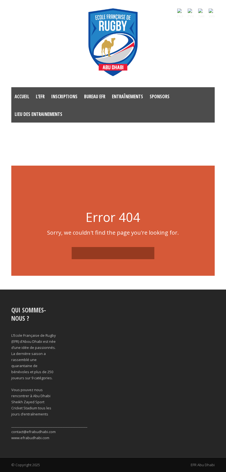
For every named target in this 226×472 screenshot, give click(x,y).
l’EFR (40, 96)
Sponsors (160, 96)
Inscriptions (64, 96)
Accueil (22, 96)
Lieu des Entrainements (38, 114)
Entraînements (127, 96)
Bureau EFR (94, 96)
